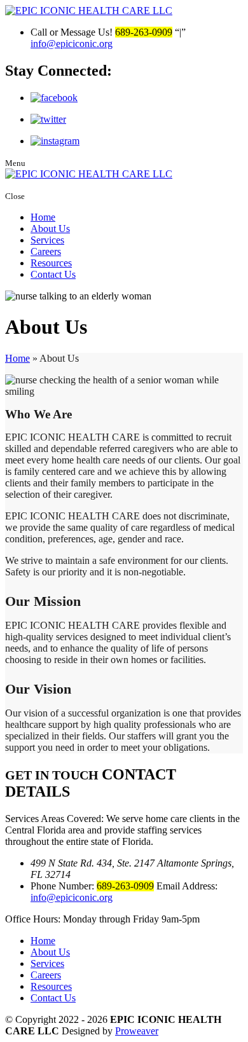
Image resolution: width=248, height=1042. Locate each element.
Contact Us (53, 274)
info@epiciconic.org (72, 43)
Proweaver (136, 1030)
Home (43, 217)
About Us (50, 228)
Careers (46, 251)
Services (47, 240)
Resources (51, 262)
